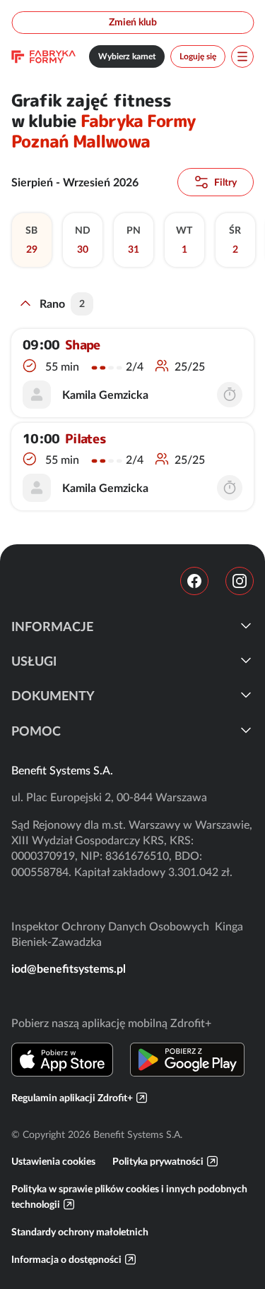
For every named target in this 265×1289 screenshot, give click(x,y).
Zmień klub (133, 22)
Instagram (239, 581)
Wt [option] (184, 240)
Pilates (85, 439)
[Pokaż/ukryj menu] (242, 56)
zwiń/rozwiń (25, 303)
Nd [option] (82, 240)
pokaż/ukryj (246, 625)
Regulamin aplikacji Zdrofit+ (72, 1097)
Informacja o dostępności (66, 1259)
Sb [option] (31, 240)
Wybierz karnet (126, 56)
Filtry (225, 182)
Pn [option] (133, 240)
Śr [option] (235, 240)
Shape (82, 345)
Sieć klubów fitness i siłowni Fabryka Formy (43, 57)
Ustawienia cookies (53, 1161)
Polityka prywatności (158, 1161)
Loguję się (197, 56)
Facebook (194, 581)
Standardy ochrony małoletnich (79, 1231)
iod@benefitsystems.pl (68, 968)
